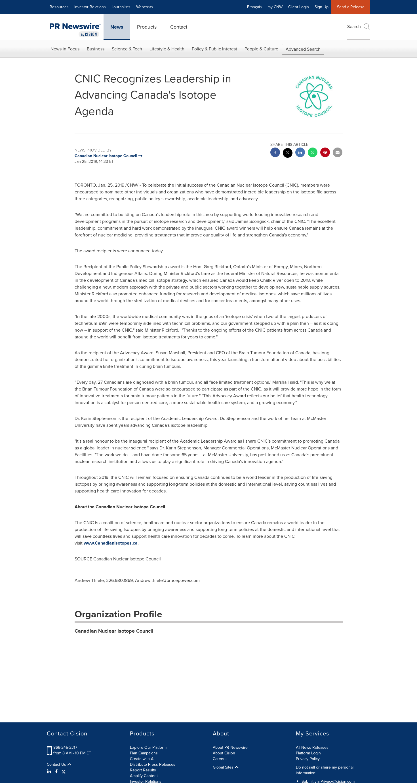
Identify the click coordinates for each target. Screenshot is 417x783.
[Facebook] (56, 772)
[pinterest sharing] (325, 153)
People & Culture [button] (261, 49)
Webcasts (144, 7)
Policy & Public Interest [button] (214, 49)
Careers (220, 759)
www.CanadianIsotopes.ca (111, 543)
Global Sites (224, 767)
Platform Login (308, 753)
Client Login (298, 7)
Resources (59, 7)
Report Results (143, 770)
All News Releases (312, 747)
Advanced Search (303, 49)
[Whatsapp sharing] (312, 153)
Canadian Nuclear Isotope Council (114, 631)
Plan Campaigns (144, 753)
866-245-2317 (65, 747)
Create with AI (142, 759)
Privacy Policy (308, 759)
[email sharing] (337, 153)
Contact (178, 27)
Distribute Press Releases (152, 764)
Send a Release (351, 7)
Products (147, 27)
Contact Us (57, 764)
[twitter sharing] (287, 153)
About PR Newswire (230, 747)
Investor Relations (90, 7)
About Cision (224, 753)
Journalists (120, 7)
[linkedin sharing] (300, 153)
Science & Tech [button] (127, 49)
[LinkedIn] (50, 772)
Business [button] (95, 49)
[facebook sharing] (275, 153)
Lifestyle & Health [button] (166, 49)
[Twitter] (63, 772)
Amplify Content (144, 776)
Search (354, 26)
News (116, 27)
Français (254, 7)
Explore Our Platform (148, 747)
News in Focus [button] (64, 49)
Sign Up (321, 7)
